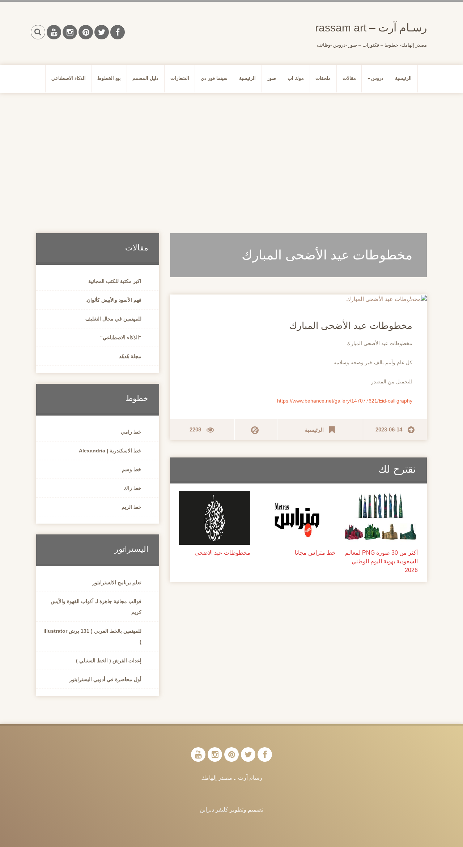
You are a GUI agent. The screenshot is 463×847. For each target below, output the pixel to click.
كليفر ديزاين (214, 810)
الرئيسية (403, 78)
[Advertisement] (231, 154)
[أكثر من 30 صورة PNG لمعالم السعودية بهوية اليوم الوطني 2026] (380, 517)
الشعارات (179, 78)
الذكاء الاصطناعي (68, 78)
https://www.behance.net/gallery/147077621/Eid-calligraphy (344, 401)
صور (271, 78)
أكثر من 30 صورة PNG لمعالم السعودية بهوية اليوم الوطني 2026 (381, 561)
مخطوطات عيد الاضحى (222, 553)
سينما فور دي (214, 78)
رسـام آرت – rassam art (371, 28)
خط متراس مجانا (315, 553)
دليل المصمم (145, 78)
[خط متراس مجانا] (298, 517)
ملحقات (323, 78)
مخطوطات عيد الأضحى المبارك (350, 325)
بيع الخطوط (109, 78)
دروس (377, 78)
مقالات (349, 78)
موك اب (296, 78)
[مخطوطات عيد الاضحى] (214, 517)
